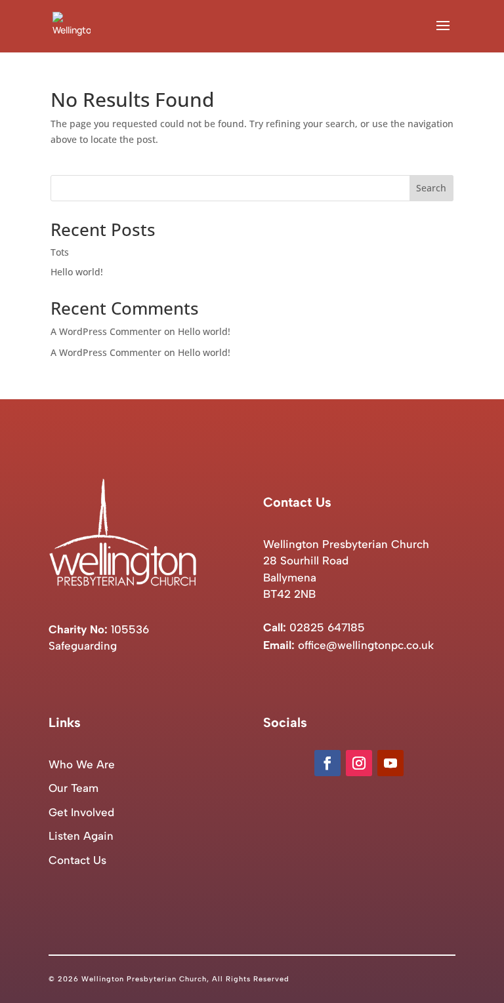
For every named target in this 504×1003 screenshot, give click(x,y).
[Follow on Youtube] (390, 763)
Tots (60, 252)
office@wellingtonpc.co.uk (366, 645)
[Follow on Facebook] (327, 763)
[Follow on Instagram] (359, 763)
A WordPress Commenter (106, 352)
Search (431, 188)
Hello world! (77, 272)
